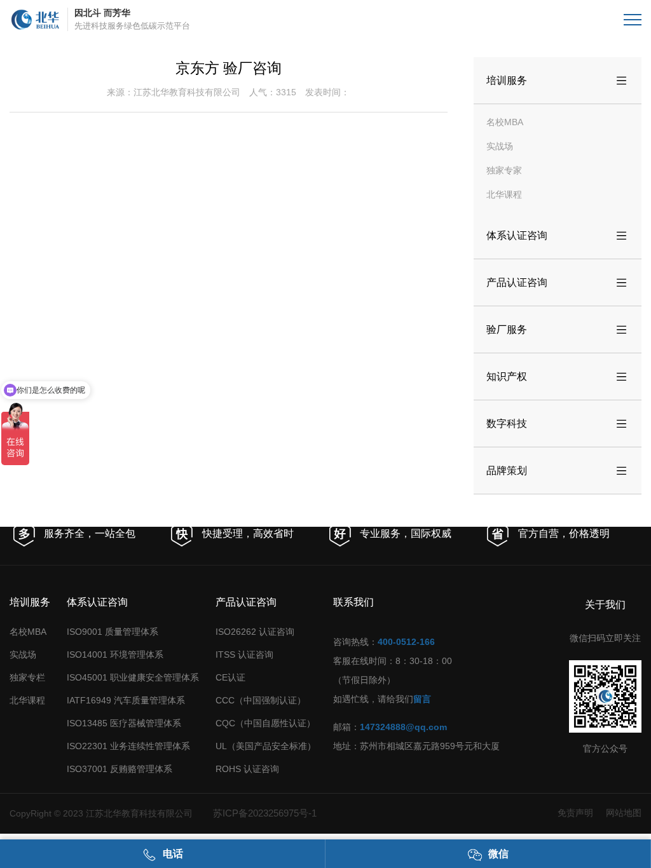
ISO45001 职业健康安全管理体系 (133, 677)
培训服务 (557, 81)
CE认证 (230, 677)
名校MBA (504, 122)
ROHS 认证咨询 (247, 769)
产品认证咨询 (557, 283)
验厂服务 (557, 330)
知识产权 (557, 377)
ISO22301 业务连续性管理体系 (128, 746)
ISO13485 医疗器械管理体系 (124, 723)
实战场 (499, 146)
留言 (422, 699)
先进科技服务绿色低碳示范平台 (132, 19)
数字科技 (557, 424)
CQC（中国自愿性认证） (265, 723)
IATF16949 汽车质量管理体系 (126, 700)
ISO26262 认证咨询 (255, 632)
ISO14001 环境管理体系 (115, 654)
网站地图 (623, 813)
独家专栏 (27, 677)
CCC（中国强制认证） (261, 700)
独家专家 (504, 170)
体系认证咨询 (557, 236)
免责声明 (575, 813)
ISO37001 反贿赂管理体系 (119, 769)
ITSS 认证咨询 (244, 654)
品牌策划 (557, 471)
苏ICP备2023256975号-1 (265, 813)
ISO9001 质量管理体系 (112, 632)
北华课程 (504, 194)
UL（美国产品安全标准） (266, 746)
